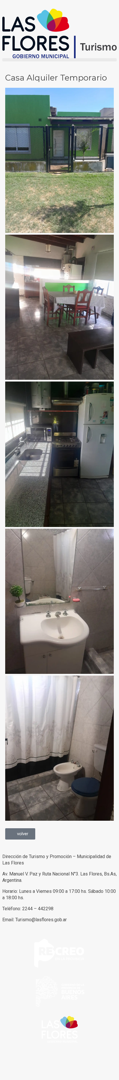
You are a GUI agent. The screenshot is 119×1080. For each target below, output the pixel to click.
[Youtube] (41, 1062)
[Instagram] (56, 1062)
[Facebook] (9, 1062)
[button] (59, 59)
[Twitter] (25, 1062)
